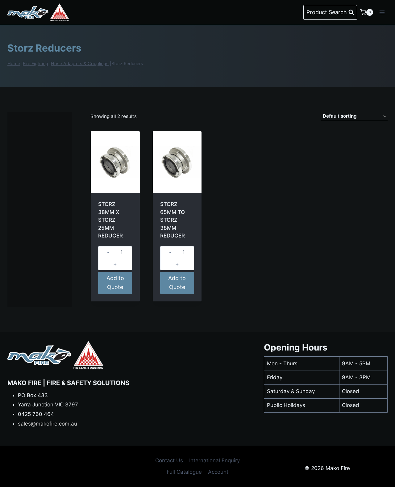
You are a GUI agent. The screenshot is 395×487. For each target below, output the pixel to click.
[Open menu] (382, 12)
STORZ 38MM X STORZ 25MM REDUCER (110, 220)
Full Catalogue (184, 472)
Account (218, 472)
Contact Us (169, 460)
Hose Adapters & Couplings (80, 63)
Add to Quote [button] (115, 282)
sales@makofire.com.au (47, 424)
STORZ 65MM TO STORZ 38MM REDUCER (172, 220)
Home (13, 63)
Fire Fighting (35, 63)
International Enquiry (214, 460)
